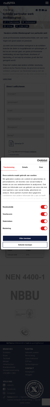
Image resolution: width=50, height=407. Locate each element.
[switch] (44, 214)
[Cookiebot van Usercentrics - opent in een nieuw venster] (37, 160)
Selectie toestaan (25, 245)
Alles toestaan (25, 238)
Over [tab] (41, 167)
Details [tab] (25, 167)
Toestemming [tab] (8, 167)
